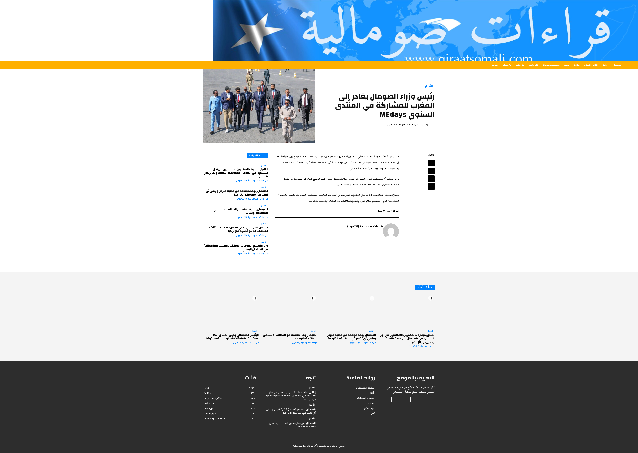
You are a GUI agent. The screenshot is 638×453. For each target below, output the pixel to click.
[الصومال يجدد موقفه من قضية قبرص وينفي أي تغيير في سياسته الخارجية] (348, 310)
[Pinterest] (431, 178)
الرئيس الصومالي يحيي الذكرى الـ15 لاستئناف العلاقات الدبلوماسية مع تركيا (238, 229)
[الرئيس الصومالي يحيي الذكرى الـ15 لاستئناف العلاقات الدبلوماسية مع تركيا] (231, 310)
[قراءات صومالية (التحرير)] (391, 231)
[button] (118, 65)
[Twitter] (431, 171)
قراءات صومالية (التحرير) (400, 125)
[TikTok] (415, 399)
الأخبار (429, 86)
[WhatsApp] (431, 186)
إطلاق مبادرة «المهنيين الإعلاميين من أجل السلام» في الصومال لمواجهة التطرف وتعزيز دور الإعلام (236, 173)
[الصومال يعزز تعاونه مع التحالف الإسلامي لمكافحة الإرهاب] (289, 310)
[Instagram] (422, 399)
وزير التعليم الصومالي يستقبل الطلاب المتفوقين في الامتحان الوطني (236, 247)
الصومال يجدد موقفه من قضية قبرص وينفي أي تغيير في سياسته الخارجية (236, 192)
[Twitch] (408, 399)
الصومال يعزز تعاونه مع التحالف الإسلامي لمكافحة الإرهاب (241, 211)
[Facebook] (431, 163)
